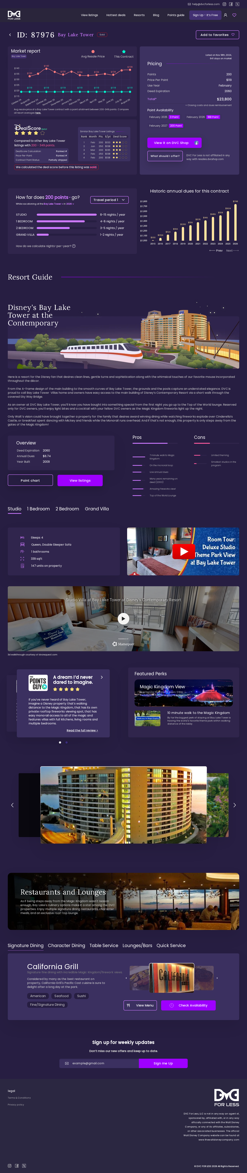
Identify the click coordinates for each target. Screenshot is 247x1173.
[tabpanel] (123, 586)
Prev (219, 251)
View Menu (145, 1005)
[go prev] (12, 805)
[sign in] (225, 15)
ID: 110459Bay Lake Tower (104, 142)
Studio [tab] (14, 509)
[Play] (183, 551)
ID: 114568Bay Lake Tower (104, 146)
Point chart (30, 480)
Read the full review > (82, 730)
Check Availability (193, 1005)
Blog (156, 15)
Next (229, 251)
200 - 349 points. (43, 145)
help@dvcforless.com (206, 4)
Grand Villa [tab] (97, 509)
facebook (231, 4)
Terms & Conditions (19, 1097)
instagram (224, 4)
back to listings (10, 35)
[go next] (234, 805)
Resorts (139, 15)
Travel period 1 (105, 200)
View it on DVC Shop (171, 143)
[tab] (26, 945)
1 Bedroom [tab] (38, 509)
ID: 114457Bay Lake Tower (104, 150)
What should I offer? (165, 156)
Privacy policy (16, 1104)
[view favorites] (234, 15)
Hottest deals (115, 15)
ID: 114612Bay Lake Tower (104, 157)
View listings (89, 15)
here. (38, 112)
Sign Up (205, 15)
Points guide (175, 15)
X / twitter (237, 4)
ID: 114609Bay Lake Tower (104, 153)
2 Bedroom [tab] (67, 509)
